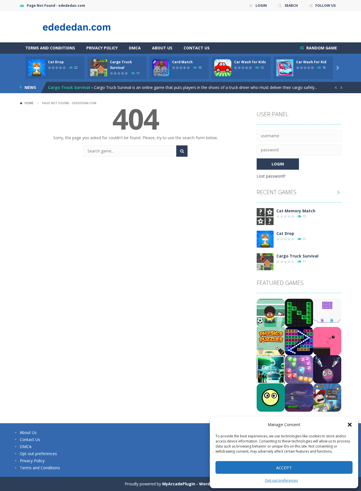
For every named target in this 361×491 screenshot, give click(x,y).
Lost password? (271, 176)
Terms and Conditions (50, 48)
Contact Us (197, 48)
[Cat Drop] (265, 238)
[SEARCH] (182, 151)
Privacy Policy (102, 48)
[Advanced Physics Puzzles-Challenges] (271, 340)
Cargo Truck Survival (69, 87)
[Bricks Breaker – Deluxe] (299, 340)
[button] (350, 424)
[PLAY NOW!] (36, 67)
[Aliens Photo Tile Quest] (271, 369)
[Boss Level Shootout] (327, 397)
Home (29, 103)
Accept (284, 467)
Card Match (182, 62)
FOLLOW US (325, 5)
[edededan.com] (76, 26)
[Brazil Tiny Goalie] (271, 312)
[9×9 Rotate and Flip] (299, 369)
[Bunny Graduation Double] (327, 312)
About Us (162, 48)
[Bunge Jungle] (299, 397)
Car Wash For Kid (311, 62)
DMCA (135, 48)
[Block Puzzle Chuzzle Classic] (299, 312)
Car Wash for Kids (250, 62)
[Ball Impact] (271, 397)
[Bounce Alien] (327, 369)
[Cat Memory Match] (265, 216)
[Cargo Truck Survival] (265, 261)
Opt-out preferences (281, 480)
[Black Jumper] (327, 340)
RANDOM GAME (321, 48)
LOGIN (261, 5)
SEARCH (291, 5)
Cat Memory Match (295, 210)
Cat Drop (56, 62)
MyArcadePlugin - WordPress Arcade (199, 483)
